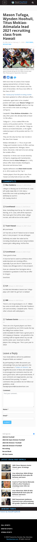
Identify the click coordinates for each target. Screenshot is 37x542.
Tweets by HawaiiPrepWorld (10, 512)
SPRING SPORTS (6, 532)
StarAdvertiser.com (12, 539)
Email (5, 416)
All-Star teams (7, 454)
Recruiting (7, 44)
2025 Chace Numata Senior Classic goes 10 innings (21, 466)
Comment (6, 390)
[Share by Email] (11, 78)
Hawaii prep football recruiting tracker (19, 95)
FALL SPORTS (5, 525)
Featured (29, 42)
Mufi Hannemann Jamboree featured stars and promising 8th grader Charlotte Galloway (23, 501)
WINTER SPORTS (6, 529)
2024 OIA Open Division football (13, 440)
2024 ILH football (8, 437)
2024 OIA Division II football (12, 446)
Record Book (6, 451)
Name (5, 409)
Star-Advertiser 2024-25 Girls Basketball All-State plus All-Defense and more (22, 492)
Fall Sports (6, 434)
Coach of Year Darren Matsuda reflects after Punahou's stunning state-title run (23, 484)
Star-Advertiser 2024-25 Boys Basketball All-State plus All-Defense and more (22, 475)
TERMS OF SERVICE (22, 367)
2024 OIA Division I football (11, 443)
